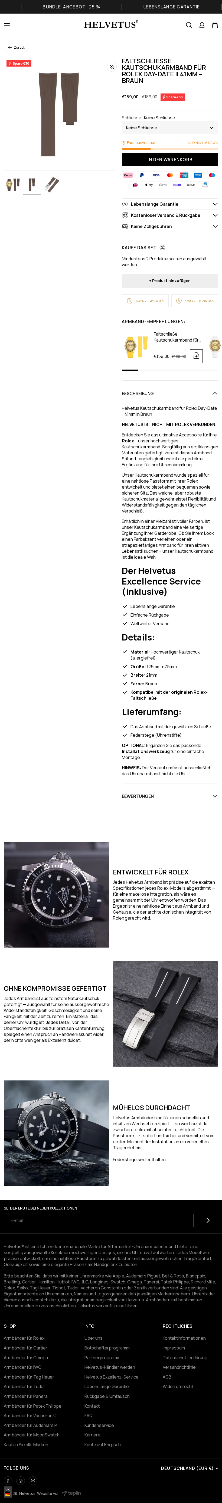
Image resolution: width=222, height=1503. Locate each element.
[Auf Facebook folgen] (8, 1480)
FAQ (88, 1415)
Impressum (174, 1348)
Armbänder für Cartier (25, 1348)
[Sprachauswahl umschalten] (7, 1490)
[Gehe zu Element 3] (51, 185)
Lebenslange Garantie (106, 1386)
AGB (167, 1377)
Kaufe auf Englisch (102, 1445)
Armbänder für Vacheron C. (30, 1415)
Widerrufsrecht (178, 1386)
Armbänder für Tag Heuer (29, 1377)
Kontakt (92, 1406)
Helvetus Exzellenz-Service (111, 1377)
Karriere (92, 1435)
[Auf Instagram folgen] (20, 1480)
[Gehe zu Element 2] (32, 185)
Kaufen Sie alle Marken (26, 1445)
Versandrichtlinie (179, 1367)
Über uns (93, 1338)
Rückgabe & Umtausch (107, 1396)
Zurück (19, 47)
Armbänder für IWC (22, 1367)
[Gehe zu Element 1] (12, 185)
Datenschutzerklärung (185, 1358)
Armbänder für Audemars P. (30, 1425)
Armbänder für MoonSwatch (32, 1435)
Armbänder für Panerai (26, 1396)
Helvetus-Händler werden (109, 1367)
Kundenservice (99, 1425)
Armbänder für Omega (26, 1358)
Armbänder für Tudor (24, 1386)
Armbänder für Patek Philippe (32, 1406)
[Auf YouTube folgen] (33, 1480)
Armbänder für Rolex (24, 1338)
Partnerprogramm (102, 1358)
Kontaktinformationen (184, 1338)
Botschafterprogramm (107, 1348)
